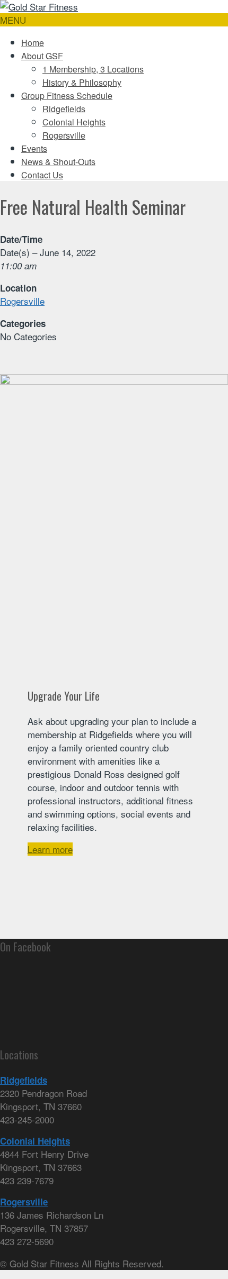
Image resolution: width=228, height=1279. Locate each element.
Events (34, 148)
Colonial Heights (74, 122)
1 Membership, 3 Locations (93, 69)
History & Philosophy (81, 82)
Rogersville (63, 135)
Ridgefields (63, 109)
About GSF (42, 56)
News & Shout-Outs (58, 162)
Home (32, 43)
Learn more (50, 849)
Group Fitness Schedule (66, 95)
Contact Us (42, 175)
